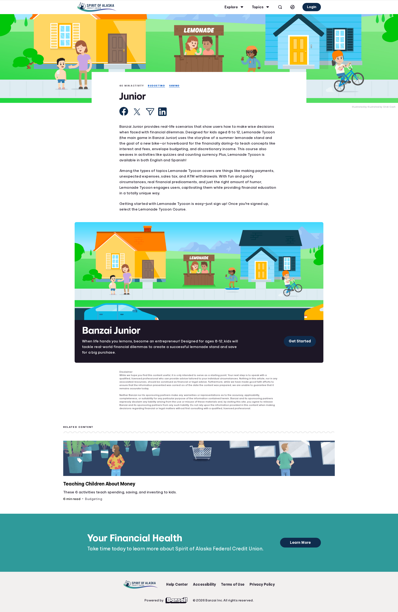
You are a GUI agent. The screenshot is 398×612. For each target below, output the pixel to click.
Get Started (299, 341)
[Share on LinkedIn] (162, 112)
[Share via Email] (150, 112)
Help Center (177, 581)
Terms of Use (233, 581)
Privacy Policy (262, 581)
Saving (176, 86)
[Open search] (279, 7)
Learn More (300, 539)
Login (311, 7)
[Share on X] (137, 112)
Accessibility (204, 581)
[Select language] (291, 7)
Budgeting (157, 86)
